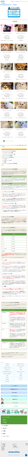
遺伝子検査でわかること (14, 389)
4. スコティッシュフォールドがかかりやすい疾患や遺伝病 (9, 163)
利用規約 (4, 433)
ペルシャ (7, 375)
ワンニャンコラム (15, 402)
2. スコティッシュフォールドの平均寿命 (6, 155)
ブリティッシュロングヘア (7, 373)
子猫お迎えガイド (15, 399)
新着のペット (5, 419)
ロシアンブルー (7, 381)
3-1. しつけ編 (5, 158)
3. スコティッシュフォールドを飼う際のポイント (8, 157)
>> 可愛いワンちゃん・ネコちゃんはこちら (7, 356)
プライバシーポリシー (6, 436)
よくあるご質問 (5, 425)
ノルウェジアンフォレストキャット (7, 371)
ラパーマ (21, 379)
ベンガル (21, 373)
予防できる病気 (14, 392)
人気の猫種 (4, 422)
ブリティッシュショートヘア (21, 371)
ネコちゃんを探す (15, 7)
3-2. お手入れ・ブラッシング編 (7, 160)
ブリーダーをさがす (15, 15)
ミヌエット (7, 377)
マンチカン (20, 375)
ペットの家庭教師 (15, 406)
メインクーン (20, 377)
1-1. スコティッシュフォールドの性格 (8, 152)
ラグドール (7, 379)
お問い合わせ (5, 428)
